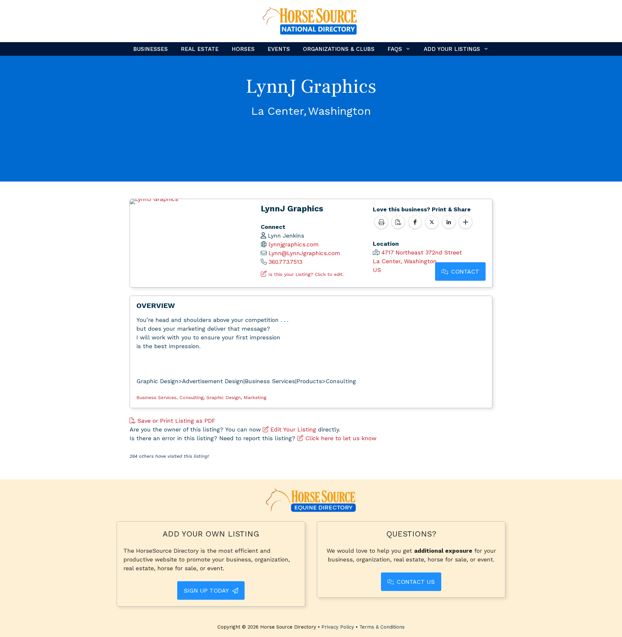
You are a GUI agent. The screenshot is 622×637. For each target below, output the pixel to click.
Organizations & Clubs (338, 49)
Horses (243, 49)
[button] (415, 222)
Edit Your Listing (292, 429)
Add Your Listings (452, 49)
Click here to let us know (339, 438)
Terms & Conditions (382, 627)
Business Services (156, 397)
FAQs (394, 49)
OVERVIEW (155, 305)
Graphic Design (223, 397)
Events (279, 49)
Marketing (255, 397)
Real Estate (200, 49)
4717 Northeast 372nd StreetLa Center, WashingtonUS (417, 261)
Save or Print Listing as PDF (175, 420)
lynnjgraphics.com (294, 244)
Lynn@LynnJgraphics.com (304, 253)
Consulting (191, 397)
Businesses (150, 49)
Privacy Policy (337, 627)
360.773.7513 (285, 261)
